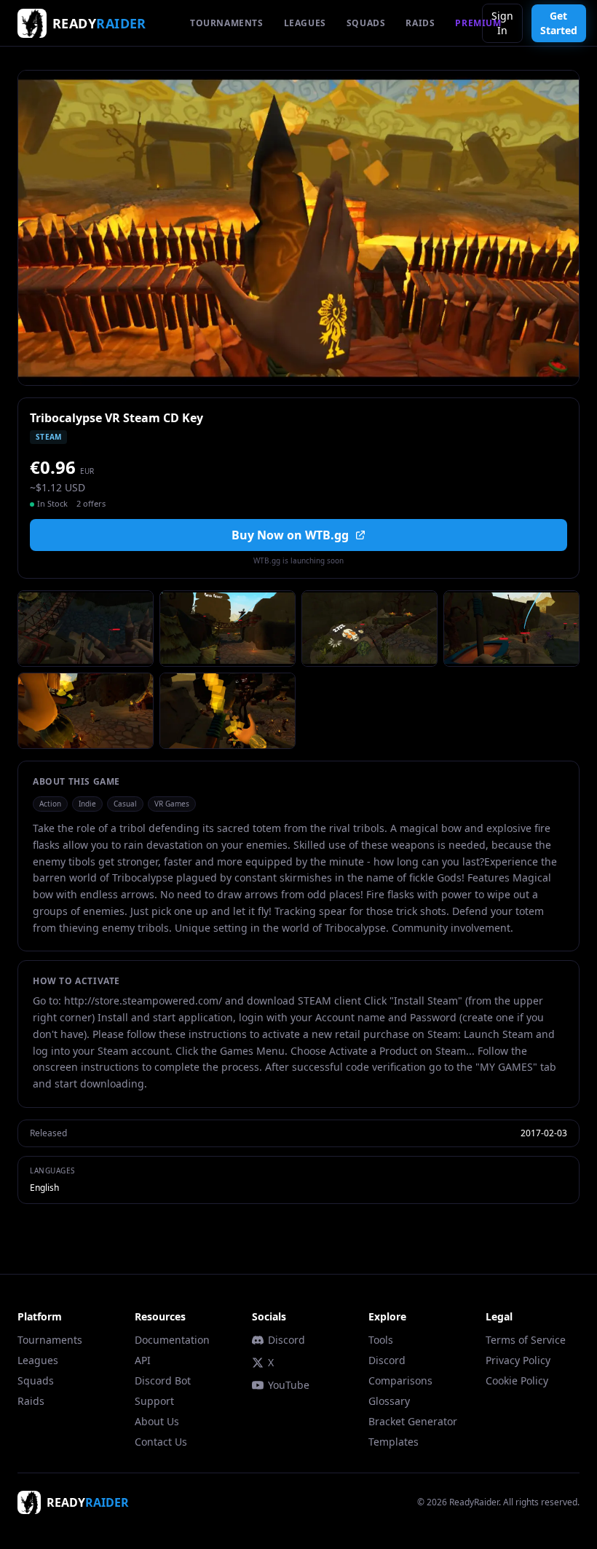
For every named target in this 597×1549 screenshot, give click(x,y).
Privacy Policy (518, 1360)
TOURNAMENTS (227, 23)
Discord (286, 1340)
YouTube (288, 1385)
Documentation (172, 1340)
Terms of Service (526, 1340)
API (143, 1360)
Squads (35, 1380)
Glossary (389, 1401)
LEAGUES (305, 23)
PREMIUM (478, 23)
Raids (30, 1401)
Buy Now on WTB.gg (290, 535)
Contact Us (161, 1442)
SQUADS (366, 23)
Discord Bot (163, 1380)
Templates (393, 1442)
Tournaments (49, 1340)
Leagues (37, 1360)
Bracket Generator (412, 1421)
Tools (380, 1340)
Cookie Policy (517, 1380)
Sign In (502, 23)
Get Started (558, 23)
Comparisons (400, 1380)
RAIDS (420, 23)
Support (154, 1401)
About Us (157, 1421)
